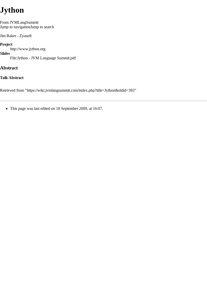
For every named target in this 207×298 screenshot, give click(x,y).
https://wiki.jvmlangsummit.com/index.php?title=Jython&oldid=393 (81, 90)
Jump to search (42, 27)
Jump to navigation (15, 27)
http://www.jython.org (27, 49)
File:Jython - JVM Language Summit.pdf (43, 58)
